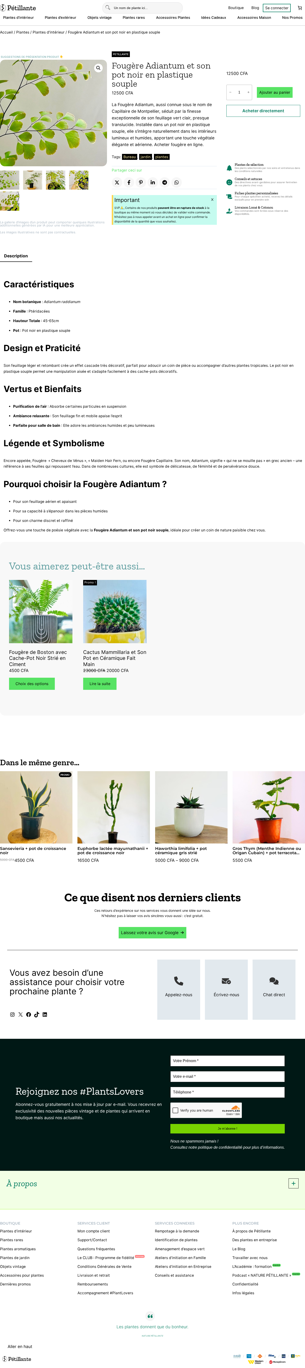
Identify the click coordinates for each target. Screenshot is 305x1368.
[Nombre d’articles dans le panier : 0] (300, 8)
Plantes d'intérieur (49, 32)
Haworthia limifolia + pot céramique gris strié (181, 850)
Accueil (6, 32)
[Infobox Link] (178, 989)
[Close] (212, 199)
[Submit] (108, 8)
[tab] (152, 1183)
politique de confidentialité (220, 1147)
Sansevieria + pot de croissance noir (33, 850)
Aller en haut (20, 1346)
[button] (98, 68)
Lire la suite (100, 683)
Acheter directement (263, 110)
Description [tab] (16, 255)
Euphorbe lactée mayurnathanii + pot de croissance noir (112, 850)
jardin (146, 157)
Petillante (121, 54)
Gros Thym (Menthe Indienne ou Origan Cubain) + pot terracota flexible (267, 850)
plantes (161, 157)
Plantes (22, 32)
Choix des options (31, 683)
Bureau (129, 157)
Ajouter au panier (274, 92)
